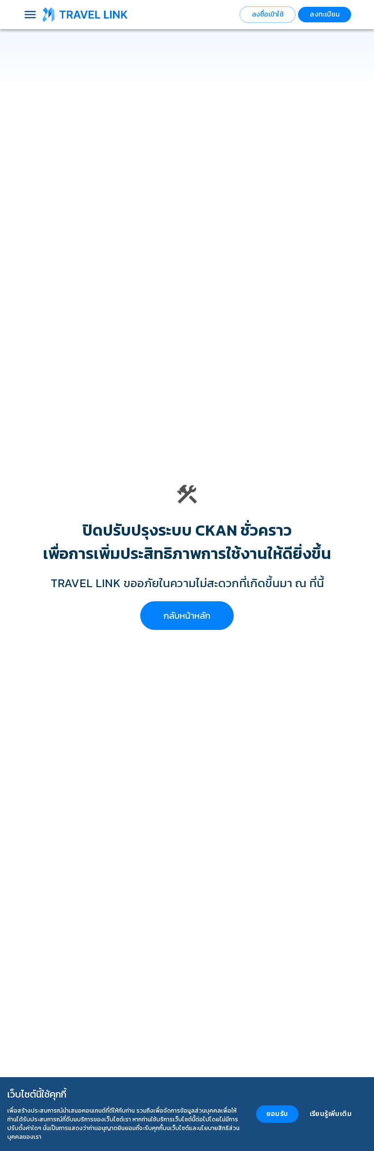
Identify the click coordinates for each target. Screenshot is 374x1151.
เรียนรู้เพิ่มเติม (331, 1114)
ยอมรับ (277, 1114)
